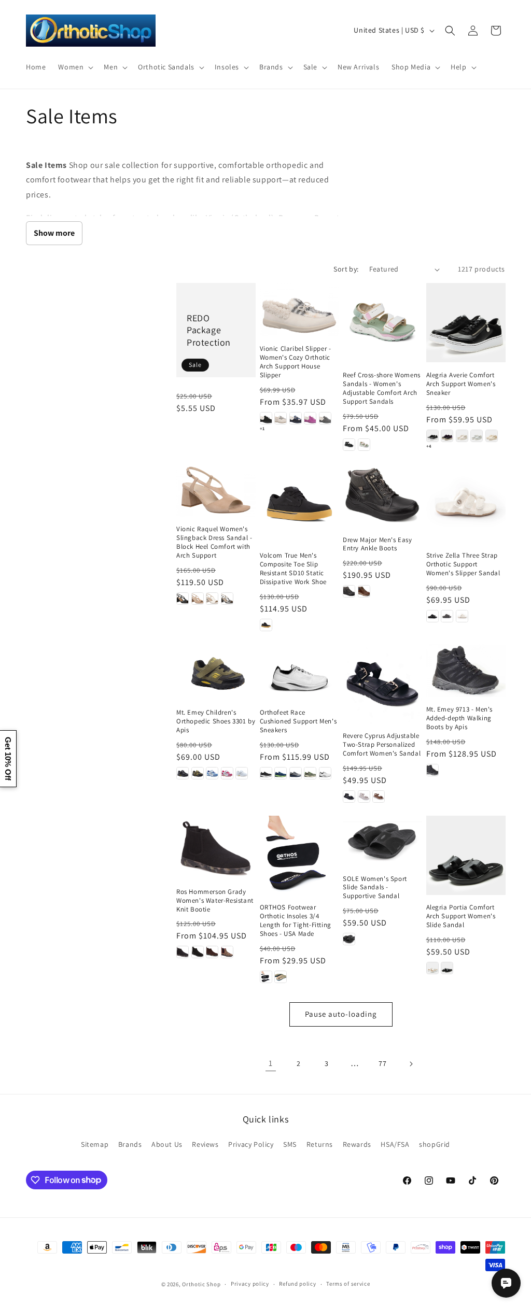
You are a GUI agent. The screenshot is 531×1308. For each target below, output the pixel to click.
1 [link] (271, 1063)
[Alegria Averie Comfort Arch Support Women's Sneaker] (466, 322)
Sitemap (94, 1144)
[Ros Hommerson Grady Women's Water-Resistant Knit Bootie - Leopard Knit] (227, 952)
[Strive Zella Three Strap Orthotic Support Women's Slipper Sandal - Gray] (447, 616)
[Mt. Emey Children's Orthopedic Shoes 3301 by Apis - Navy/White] (212, 773)
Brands (130, 1144)
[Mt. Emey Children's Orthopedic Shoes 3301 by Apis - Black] (182, 773)
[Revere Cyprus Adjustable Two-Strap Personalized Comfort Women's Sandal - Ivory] (364, 796)
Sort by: (345, 269)
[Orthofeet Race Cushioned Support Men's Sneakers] (299, 672)
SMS (290, 1144)
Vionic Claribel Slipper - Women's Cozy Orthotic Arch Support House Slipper (295, 362)
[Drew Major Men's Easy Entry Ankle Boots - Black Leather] (349, 591)
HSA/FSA (395, 1144)
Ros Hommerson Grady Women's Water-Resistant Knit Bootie (215, 901)
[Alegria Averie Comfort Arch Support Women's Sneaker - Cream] (491, 436)
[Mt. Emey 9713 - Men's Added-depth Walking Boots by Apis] (466, 670)
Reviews (205, 1144)
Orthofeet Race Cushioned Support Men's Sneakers (298, 721)
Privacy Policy (250, 1144)
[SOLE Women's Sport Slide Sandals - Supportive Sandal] (382, 841)
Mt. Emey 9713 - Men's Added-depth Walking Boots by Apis (459, 718)
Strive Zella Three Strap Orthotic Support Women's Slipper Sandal (463, 564)
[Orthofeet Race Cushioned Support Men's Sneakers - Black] (266, 773)
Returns (319, 1144)
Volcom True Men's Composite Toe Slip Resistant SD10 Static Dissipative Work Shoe (293, 568)
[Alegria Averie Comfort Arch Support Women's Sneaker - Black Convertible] (432, 436)
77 (382, 1063)
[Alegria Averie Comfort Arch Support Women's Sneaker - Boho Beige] (462, 436)
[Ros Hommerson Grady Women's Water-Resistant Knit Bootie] (216, 847)
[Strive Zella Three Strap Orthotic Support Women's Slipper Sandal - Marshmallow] (462, 616)
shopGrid (434, 1144)
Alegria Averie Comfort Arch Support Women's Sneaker (461, 384)
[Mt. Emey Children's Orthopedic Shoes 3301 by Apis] (216, 672)
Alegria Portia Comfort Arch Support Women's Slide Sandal (461, 916)
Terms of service (348, 1283)
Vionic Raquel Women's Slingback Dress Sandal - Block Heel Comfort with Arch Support (214, 542)
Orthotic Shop (201, 1284)
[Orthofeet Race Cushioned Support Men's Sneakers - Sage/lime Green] (310, 773)
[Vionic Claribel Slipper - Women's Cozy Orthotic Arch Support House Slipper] (299, 309)
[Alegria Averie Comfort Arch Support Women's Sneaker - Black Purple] (447, 436)
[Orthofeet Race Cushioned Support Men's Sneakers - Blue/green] (280, 773)
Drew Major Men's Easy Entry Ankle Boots (377, 544)
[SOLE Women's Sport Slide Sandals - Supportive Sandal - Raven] (349, 939)
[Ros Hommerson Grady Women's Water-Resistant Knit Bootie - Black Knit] (182, 952)
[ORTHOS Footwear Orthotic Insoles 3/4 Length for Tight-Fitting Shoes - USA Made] (299, 855)
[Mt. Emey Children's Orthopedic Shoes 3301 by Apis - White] (241, 773)
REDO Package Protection (209, 330)
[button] (74, 67)
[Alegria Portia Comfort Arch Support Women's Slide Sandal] (466, 855)
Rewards (357, 1144)
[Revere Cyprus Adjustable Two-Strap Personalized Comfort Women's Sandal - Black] (349, 796)
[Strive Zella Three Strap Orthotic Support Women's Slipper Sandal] (466, 503)
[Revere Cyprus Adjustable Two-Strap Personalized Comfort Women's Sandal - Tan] (378, 796)
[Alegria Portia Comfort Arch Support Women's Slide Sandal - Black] (447, 968)
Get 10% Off (8, 758)
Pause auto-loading (341, 1014)
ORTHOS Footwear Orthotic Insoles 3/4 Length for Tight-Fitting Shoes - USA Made (295, 920)
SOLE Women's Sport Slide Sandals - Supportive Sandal (375, 888)
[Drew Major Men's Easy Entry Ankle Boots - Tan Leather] (364, 591)
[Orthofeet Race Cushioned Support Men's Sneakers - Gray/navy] (295, 773)
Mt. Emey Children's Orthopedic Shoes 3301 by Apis (215, 721)
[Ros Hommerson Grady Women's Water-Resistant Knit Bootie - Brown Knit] (212, 952)
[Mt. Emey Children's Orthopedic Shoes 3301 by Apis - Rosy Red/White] (227, 773)
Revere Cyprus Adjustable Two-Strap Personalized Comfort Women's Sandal (382, 745)
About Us (167, 1144)
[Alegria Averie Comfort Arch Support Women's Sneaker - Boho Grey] (476, 436)
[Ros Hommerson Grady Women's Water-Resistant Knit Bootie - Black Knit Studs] (197, 952)
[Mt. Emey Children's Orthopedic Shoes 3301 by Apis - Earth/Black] (197, 773)
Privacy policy (250, 1283)
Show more (54, 233)
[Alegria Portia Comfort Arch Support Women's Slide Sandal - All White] (432, 968)
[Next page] (410, 1064)
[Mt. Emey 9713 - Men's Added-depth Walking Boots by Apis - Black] (432, 770)
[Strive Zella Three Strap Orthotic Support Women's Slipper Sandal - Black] (432, 616)
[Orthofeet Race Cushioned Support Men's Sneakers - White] (325, 773)
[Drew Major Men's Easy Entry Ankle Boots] (382, 495)
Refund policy (297, 1283)
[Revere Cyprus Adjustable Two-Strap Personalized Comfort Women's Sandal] (382, 683)
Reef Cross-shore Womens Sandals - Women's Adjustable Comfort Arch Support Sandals (382, 388)
